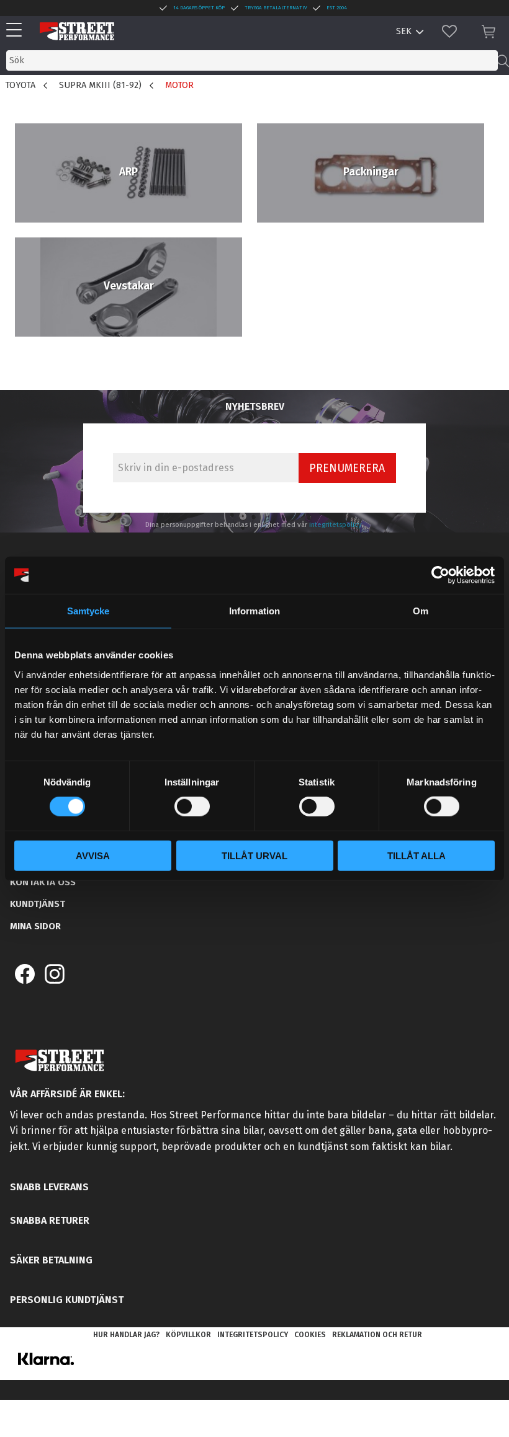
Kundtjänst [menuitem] (37, 903)
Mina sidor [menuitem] (35, 926)
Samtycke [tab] (88, 611)
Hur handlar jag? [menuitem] (126, 1334)
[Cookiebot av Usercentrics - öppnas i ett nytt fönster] (440, 575)
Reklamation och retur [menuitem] (377, 1334)
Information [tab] (254, 611)
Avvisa (93, 855)
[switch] (192, 806)
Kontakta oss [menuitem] (43, 882)
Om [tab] (420, 611)
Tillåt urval (254, 855)
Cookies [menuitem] (310, 1334)
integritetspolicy (335, 525)
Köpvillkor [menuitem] (188, 1334)
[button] (17, 31)
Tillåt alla (416, 855)
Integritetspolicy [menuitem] (252, 1334)
